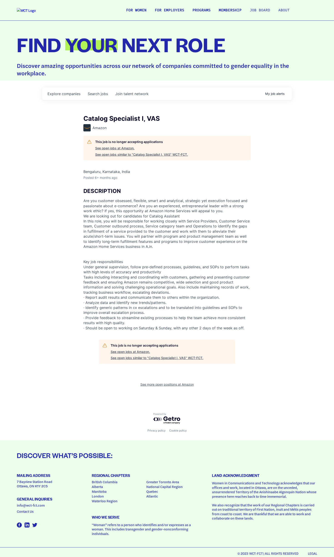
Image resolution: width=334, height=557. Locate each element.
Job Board (260, 10)
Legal (312, 553)
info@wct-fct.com (31, 505)
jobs (98, 93)
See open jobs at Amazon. (115, 148)
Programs (201, 10)
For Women (136, 10)
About (284, 10)
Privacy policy (156, 430)
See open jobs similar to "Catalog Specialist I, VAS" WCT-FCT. (141, 154)
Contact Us (25, 511)
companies (63, 93)
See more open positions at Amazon (167, 384)
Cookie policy (178, 430)
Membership (230, 10)
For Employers (169, 10)
